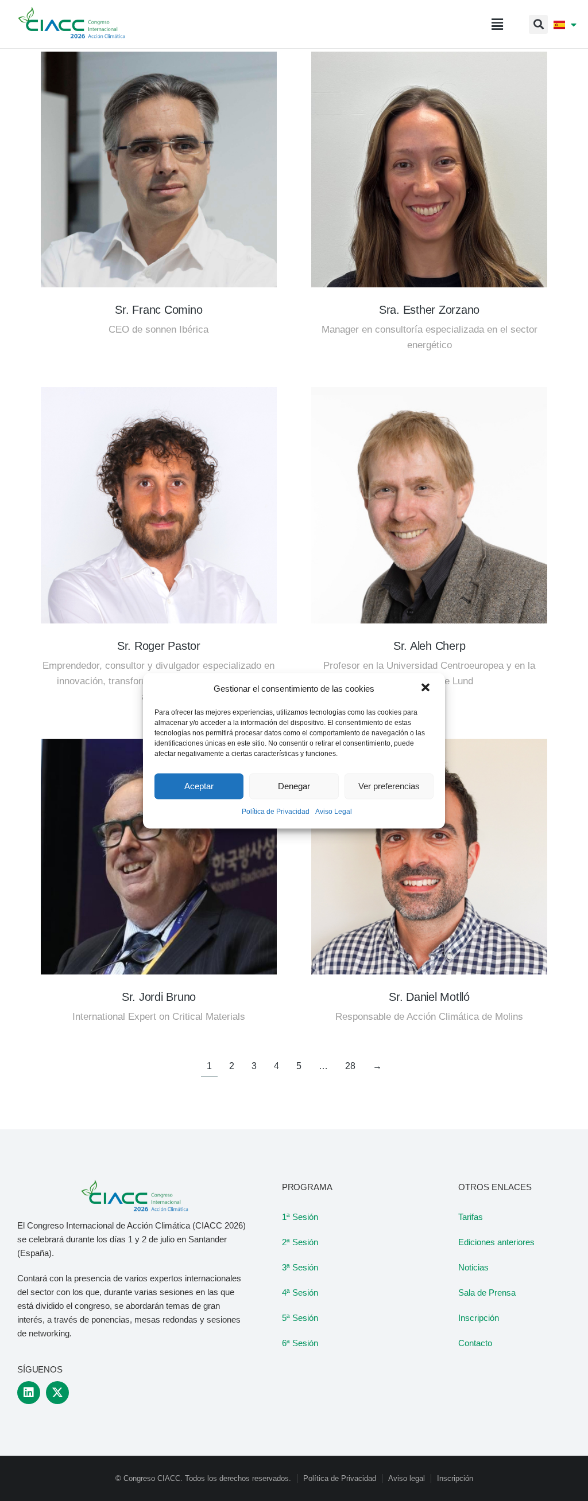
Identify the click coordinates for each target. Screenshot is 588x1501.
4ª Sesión (300, 1292)
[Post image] (159, 169)
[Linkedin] (28, 1392)
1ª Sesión (300, 1217)
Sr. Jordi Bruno (159, 997)
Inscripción (478, 1318)
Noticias (473, 1267)
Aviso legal (406, 1478)
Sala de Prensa (487, 1292)
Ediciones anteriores (496, 1242)
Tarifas (470, 1217)
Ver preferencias (389, 786)
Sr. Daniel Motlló (429, 997)
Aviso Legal (333, 812)
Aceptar (199, 786)
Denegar (294, 786)
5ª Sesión (300, 1318)
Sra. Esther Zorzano (429, 309)
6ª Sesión (300, 1343)
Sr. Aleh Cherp (429, 646)
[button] (427, 689)
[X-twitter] (57, 1392)
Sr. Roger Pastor (158, 646)
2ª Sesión (300, 1242)
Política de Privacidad (276, 812)
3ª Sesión (300, 1267)
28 (350, 1066)
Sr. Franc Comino (158, 309)
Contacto (475, 1343)
